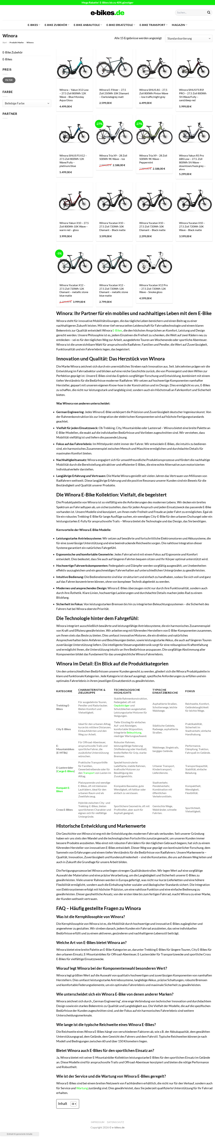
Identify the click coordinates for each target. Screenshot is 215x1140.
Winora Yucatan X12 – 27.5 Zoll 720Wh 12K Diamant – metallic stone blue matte (73, 290)
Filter (9, 80)
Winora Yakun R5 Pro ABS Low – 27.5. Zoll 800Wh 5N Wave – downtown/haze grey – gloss (192, 162)
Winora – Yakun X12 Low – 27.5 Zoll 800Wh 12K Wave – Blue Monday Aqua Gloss (74, 95)
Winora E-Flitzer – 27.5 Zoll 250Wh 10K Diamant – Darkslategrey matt (114, 93)
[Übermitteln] (209, 13)
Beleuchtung (134, 732)
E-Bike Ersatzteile (119, 24)
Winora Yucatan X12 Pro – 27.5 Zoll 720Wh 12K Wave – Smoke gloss (153, 288)
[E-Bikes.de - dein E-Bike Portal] (107, 12)
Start (5, 42)
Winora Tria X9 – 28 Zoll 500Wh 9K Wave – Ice (113, 157)
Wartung (82, 1088)
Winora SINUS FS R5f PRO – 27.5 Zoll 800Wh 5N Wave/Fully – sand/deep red (192, 95)
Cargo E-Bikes (65, 771)
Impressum (97, 1122)
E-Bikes (33, 24)
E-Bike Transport (152, 24)
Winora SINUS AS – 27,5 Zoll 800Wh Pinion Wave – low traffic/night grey (153, 93)
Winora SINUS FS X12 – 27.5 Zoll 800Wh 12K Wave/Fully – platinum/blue (73, 160)
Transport (89, 772)
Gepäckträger (122, 705)
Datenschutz (115, 1122)
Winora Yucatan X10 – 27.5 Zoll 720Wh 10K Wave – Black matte (192, 226)
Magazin (178, 24)
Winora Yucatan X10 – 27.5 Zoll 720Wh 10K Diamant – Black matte (112, 226)
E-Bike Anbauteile (87, 24)
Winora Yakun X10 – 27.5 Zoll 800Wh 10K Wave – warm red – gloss (74, 226)
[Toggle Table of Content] (72, 1104)
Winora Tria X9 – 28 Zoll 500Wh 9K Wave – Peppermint (153, 159)
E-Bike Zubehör (56, 24)
